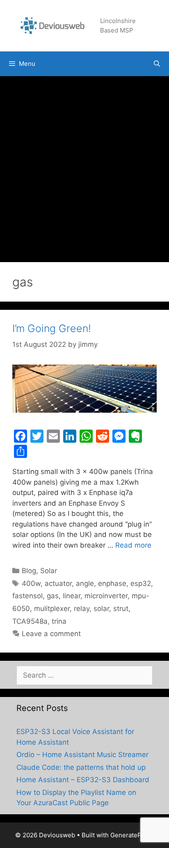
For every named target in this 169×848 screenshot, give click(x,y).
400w (31, 583)
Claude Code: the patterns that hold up (81, 767)
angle (85, 583)
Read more (133, 545)
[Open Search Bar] (157, 63)
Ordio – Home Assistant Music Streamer (82, 754)
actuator (58, 583)
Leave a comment (51, 634)
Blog (29, 571)
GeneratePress (132, 835)
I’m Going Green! (51, 328)
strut (120, 608)
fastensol (27, 596)
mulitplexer (52, 608)
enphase (112, 583)
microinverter (106, 596)
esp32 (140, 583)
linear (71, 596)
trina (59, 621)
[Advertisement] (84, 165)
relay (81, 608)
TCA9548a (30, 621)
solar (101, 608)
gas (53, 596)
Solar (48, 571)
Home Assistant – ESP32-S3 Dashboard (82, 780)
